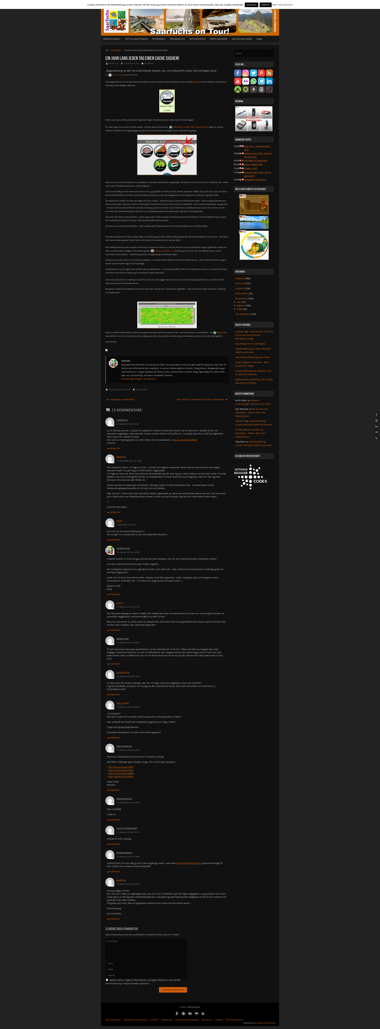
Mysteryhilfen (241, 293)
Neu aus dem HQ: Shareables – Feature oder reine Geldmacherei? (251, 412)
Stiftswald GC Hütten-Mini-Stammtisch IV (190, 127)
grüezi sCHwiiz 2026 (253, 164)
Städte (240, 309)
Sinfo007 (239, 429)
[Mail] (376, 432)
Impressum (167, 1020)
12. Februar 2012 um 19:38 (128, 802)
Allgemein (116, 50)
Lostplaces (240, 288)
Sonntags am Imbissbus (255, 179)
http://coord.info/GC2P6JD (121, 767)
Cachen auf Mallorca (163, 250)
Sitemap (219, 1020)
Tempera (260, 1023)
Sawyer (121, 457)
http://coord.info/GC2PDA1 (121, 770)
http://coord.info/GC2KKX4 (121, 776)
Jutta (120, 603)
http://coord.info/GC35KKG (184, 439)
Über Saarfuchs (113, 1020)
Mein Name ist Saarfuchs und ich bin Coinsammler (201, 399)
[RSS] (376, 438)
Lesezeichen (141, 389)
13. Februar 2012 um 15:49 (128, 607)
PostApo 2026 (250, 168)
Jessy (120, 521)
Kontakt (154, 1020)
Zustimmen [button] (251, 4)
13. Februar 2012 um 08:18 (128, 707)
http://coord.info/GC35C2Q (189, 863)
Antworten (115, 448)
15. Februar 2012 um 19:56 (128, 552)
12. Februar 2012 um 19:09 (128, 856)
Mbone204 (240, 421)
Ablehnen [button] (265, 4)
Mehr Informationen (282, 4)
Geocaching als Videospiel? (122, 399)
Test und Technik (243, 314)
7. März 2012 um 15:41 (126, 524)
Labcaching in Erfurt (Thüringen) (250, 343)
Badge (195, 81)
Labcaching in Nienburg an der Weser (252, 357)
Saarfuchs (114, 63)
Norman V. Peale (117, 75)
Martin (121, 880)
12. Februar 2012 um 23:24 (128, 750)
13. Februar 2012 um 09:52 (128, 642)
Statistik (126, 389)
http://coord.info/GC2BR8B (121, 773)
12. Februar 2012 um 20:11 (128, 832)
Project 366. (222, 332)
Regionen (241, 305)
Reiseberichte (241, 298)
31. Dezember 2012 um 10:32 (129, 461)
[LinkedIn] (376, 426)
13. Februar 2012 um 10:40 (128, 676)
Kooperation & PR (234, 1020)
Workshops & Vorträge (135, 1020)
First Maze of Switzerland (255, 160)
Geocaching (115, 389)
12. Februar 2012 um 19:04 (128, 884)
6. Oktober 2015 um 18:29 (128, 424)
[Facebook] (376, 414)
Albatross (123, 672)
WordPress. (271, 1023)
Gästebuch (206, 1020)
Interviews (240, 283)
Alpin (239, 302)
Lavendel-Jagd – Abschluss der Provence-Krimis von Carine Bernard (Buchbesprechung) (254, 335)
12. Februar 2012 (131, 63)
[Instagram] (376, 420)
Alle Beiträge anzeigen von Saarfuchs (140, 378)
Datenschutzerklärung (186, 1020)
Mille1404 (123, 703)
